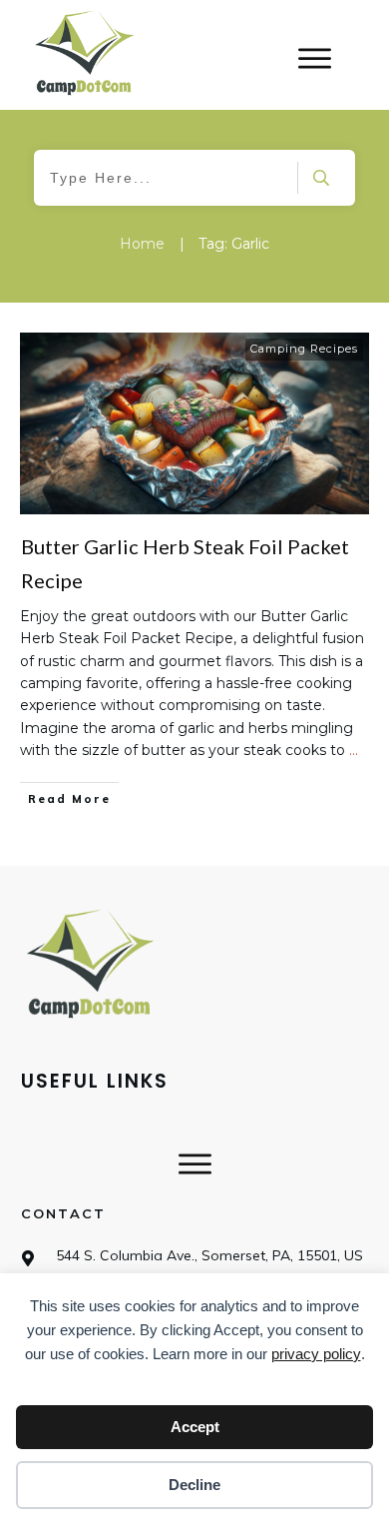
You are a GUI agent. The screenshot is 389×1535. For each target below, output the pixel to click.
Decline (194, 1484)
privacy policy (316, 1353)
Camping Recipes (304, 349)
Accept (195, 1426)
